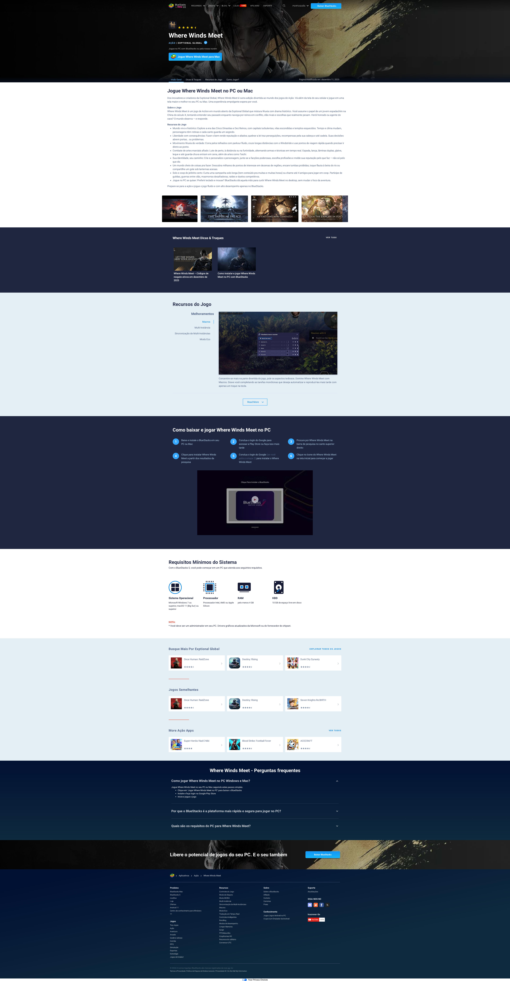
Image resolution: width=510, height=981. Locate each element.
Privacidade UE (221, 971)
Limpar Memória (225, 927)
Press (266, 904)
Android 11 (174, 907)
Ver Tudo (331, 237)
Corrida (173, 941)
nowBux (173, 898)
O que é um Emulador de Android (277, 919)
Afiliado (254, 6)
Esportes (173, 951)
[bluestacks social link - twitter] (327, 905)
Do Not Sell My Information (237, 971)
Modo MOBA (224, 898)
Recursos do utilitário (227, 939)
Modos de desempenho (228, 923)
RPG (172, 944)
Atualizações (313, 892)
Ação (172, 43)
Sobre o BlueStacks (271, 892)
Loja (240, 6)
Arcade (173, 935)
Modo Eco (223, 911)
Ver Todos (335, 730)
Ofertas (173, 904)
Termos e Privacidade (177, 971)
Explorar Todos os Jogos (325, 649)
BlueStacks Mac (176, 892)
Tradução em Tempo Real (229, 914)
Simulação (174, 947)
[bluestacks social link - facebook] (321, 905)
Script (221, 930)
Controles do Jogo (226, 892)
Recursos (196, 6)
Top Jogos (174, 925)
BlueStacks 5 (175, 895)
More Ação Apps (181, 730)
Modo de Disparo (226, 895)
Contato (267, 898)
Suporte (267, 6)
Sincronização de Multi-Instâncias (232, 904)
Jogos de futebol (176, 957)
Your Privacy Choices (258, 979)
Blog (224, 6)
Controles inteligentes (228, 917)
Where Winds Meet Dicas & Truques (198, 238)
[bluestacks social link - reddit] (316, 905)
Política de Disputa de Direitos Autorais (200, 971)
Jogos (211, 6)
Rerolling (222, 920)
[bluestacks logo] (177, 5)
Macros (222, 907)
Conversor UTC (225, 943)
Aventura (173, 931)
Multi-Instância (225, 901)
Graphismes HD (225, 936)
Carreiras (267, 901)
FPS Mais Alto (224, 933)
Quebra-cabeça (176, 938)
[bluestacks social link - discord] (310, 905)
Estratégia (174, 954)
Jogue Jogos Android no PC (275, 915)
